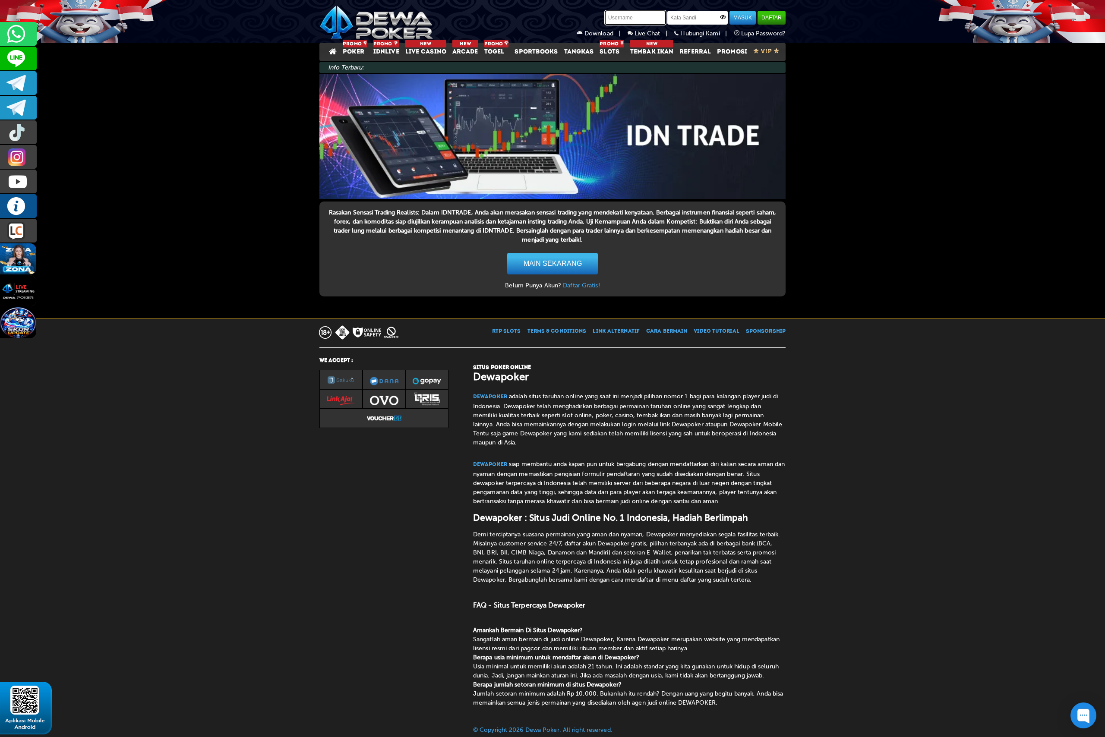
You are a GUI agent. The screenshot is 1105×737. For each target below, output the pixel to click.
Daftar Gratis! (581, 285)
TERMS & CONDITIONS (557, 331)
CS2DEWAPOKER (18, 58)
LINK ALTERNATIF (616, 331)
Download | (605, 33)
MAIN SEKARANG (553, 263)
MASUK (742, 18)
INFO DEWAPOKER (18, 206)
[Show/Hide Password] (723, 17)
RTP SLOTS (506, 331)
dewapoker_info (18, 108)
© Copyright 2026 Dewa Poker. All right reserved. (542, 730)
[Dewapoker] (377, 21)
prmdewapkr (18, 132)
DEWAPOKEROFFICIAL (18, 181)
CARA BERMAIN (666, 331)
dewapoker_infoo (18, 83)
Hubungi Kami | (706, 33)
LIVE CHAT (18, 231)
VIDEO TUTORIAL (716, 331)
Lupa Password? (762, 33)
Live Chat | (654, 33)
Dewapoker (490, 397)
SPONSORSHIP (766, 331)
